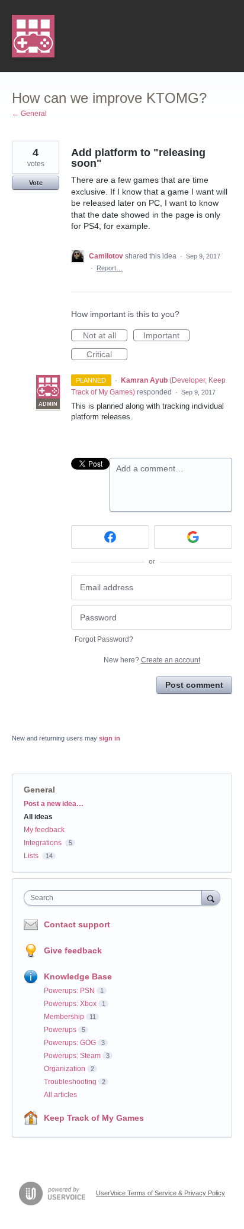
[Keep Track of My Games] (33, 36)
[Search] (210, 897)
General (39, 789)
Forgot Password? (104, 639)
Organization (64, 1069)
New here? (152, 660)
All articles (60, 1095)
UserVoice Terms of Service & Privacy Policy (160, 1192)
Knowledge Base (78, 976)
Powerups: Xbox (70, 1004)
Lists (31, 856)
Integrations (43, 843)
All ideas (38, 817)
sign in (109, 738)
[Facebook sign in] (110, 537)
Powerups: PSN (69, 991)
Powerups (60, 1030)
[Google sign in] (193, 537)
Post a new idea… (54, 804)
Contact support (77, 924)
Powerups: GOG (70, 1043)
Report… (110, 267)
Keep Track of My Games (94, 1118)
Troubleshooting (70, 1082)
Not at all (105, 336)
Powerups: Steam (72, 1056)
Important (166, 336)
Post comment (194, 685)
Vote (36, 182)
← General (29, 113)
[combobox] (115, 898)
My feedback (44, 830)
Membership (64, 1017)
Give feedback (73, 950)
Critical (106, 355)
